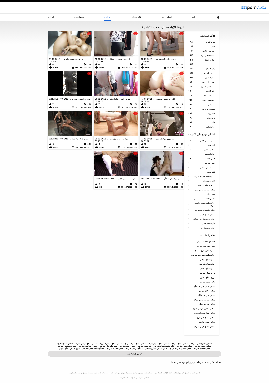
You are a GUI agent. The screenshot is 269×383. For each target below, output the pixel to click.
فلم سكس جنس (201, 223)
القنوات (51, 17)
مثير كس (201, 104)
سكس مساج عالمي (207, 322)
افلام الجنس (201, 154)
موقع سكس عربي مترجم (201, 210)
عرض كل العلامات (134, 354)
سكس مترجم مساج (207, 304)
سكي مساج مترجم (184, 346)
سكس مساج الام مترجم (205, 317)
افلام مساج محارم (207, 268)
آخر (193, 17)
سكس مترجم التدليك (206, 295)
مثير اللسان (201, 69)
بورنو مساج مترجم (207, 273)
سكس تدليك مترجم (207, 291)
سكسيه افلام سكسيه (201, 185)
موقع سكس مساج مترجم (69, 348)
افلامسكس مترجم (201, 167)
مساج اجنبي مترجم (127, 346)
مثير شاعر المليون (201, 86)
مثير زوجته (201, 113)
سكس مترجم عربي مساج (204, 300)
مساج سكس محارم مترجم (156, 348)
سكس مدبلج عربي (201, 214)
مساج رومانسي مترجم (88, 346)
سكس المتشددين (201, 73)
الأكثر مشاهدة (136, 17)
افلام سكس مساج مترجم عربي (202, 255)
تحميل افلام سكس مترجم (201, 198)
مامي (201, 122)
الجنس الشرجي (201, 82)
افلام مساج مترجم (207, 259)
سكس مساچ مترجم (203, 346)
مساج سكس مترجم (202, 348)
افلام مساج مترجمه (207, 264)
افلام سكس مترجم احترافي (201, 219)
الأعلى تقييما (167, 17)
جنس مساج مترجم (207, 282)
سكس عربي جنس (142, 378)
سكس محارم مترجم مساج (204, 308)
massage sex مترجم (206, 241)
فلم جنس (201, 172)
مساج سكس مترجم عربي (180, 348)
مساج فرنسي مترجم (134, 348)
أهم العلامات (206, 235)
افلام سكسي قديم (201, 140)
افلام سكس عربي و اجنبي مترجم (201, 204)
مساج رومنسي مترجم (67, 346)
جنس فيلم (201, 158)
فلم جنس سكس (201, 181)
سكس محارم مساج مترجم (204, 313)
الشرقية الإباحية (201, 51)
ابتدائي (217, 17)
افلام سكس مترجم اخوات (201, 176)
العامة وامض (201, 127)
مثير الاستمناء (201, 95)
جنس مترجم (201, 163)
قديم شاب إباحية (201, 109)
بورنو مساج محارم (207, 277)
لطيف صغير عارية (201, 55)
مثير (201, 46)
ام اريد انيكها (201, 60)
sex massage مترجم (206, 246)
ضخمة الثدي (201, 78)
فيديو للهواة (201, 42)
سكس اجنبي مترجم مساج (204, 286)
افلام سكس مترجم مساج (205, 250)
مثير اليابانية (201, 91)
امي (201, 64)
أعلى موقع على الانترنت (200, 134)
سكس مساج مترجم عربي (135, 343)
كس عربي (201, 145)
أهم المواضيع (206, 35)
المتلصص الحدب (201, 100)
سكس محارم (201, 149)
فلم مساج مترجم (145, 346)
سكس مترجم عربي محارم (201, 190)
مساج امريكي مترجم (108, 346)
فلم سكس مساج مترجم (164, 346)
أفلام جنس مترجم (201, 228)
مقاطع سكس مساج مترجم (93, 348)
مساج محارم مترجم (115, 348)
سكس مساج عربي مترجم (204, 326)
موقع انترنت (79, 17)
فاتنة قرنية (201, 118)
